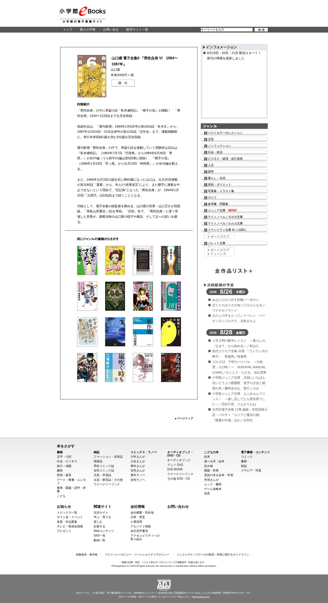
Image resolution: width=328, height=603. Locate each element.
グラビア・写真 (251, 470)
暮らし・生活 (216, 178)
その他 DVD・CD (178, 478)
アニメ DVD (175, 465)
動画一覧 (99, 540)
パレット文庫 (216, 243)
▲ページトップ (183, 418)
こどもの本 (211, 452)
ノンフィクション (219, 145)
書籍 (60, 452)
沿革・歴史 (138, 517)
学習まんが (211, 479)
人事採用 (136, 521)
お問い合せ (111, 29)
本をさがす (66, 446)
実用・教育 (64, 475)
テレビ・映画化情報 (70, 526)
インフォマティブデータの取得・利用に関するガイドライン (213, 554)
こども (61, 496)
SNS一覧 (100, 535)
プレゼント (64, 531)
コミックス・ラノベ (144, 452)
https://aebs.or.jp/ (201, 596)
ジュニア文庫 (222, 210)
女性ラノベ (138, 479)
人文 (211, 165)
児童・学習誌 (102, 475)
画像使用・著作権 (86, 554)
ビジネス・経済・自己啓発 (225, 158)
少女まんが (138, 461)
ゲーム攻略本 (213, 489)
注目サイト (101, 512)
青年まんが (138, 466)
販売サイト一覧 (137, 29)
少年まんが (138, 456)
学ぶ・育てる (102, 517)
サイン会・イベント (70, 517)
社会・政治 (215, 152)
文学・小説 (64, 456)
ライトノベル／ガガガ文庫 (225, 217)
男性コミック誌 (104, 466)
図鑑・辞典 (211, 470)
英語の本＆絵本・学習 (218, 475)
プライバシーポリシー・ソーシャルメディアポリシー (137, 554)
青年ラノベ (138, 475)
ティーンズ (218, 254)
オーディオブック (179, 460)
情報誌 (98, 461)
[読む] (123, 83)
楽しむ (98, 521)
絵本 (207, 456)
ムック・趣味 (213, 484)
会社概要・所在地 (142, 512)
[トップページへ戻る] (82, 15)
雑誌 (97, 452)
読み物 (208, 466)
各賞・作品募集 (67, 521)
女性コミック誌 (104, 470)
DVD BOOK (175, 469)
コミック (247, 456)
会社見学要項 (139, 531)
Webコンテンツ (104, 531)
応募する (99, 526)
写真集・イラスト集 (221, 191)
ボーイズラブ (219, 236)
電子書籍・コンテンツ (255, 452)
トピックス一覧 (67, 512)
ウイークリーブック (107, 484)
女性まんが (138, 470)
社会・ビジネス (67, 461)
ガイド (212, 197)
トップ (67, 29)
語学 (211, 171)
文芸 (211, 139)
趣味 (60, 470)
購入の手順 (87, 29)
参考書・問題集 (218, 204)
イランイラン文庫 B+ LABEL (227, 229)
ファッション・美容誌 (108, 456)
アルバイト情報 (141, 526)
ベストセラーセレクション (225, 132)
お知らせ (64, 506)
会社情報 (138, 506)
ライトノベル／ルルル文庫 (225, 223)
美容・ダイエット (219, 184)
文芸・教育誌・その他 (108, 479)
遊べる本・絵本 (214, 461)
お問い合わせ (178, 506)
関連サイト (103, 506)
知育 (207, 493)
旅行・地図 (64, 466)
